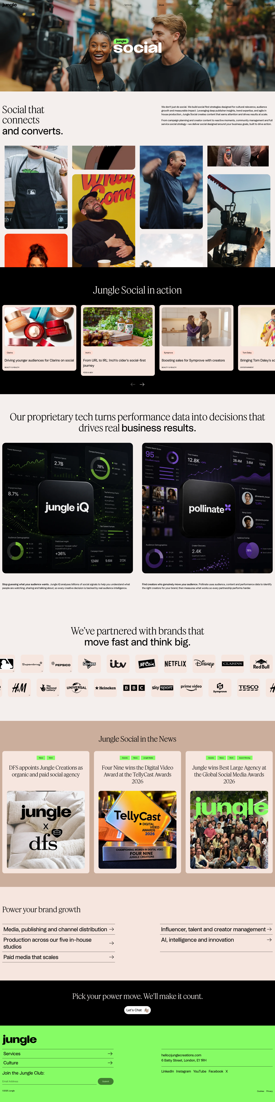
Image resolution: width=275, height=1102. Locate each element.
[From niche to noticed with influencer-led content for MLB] (239, 664)
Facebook (216, 1071)
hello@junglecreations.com (181, 1055)
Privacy (269, 1091)
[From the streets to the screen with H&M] (70, 688)
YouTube (199, 1071)
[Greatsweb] (9, 5)
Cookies (260, 1091)
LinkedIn (167, 1071)
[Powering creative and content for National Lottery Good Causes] (99, 688)
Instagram (183, 1071)
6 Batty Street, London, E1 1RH (184, 1060)
